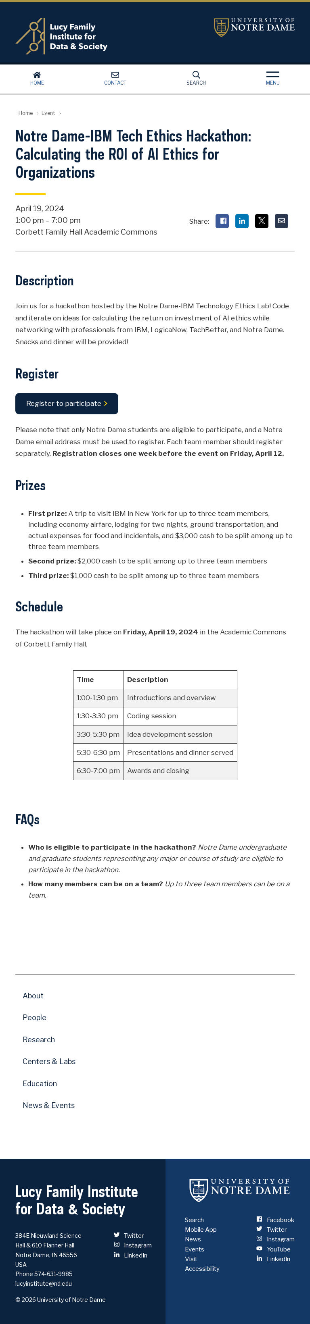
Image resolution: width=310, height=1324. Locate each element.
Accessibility (202, 1268)
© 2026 (25, 1299)
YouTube (278, 1249)
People (34, 1017)
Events (194, 1249)
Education (40, 1083)
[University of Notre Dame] (239, 1190)
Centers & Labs (49, 1061)
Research (39, 1039)
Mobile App (201, 1229)
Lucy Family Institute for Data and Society (108, 36)
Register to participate (63, 404)
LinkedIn (135, 1255)
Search (196, 83)
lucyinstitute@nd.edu (43, 1283)
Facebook (280, 1220)
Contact (115, 83)
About (33, 995)
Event (48, 113)
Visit (191, 1259)
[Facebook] (222, 221)
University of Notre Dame (254, 27)
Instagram (137, 1245)
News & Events (49, 1105)
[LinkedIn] (242, 221)
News (193, 1239)
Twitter (133, 1235)
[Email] (281, 221)
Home (37, 83)
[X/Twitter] (261, 221)
